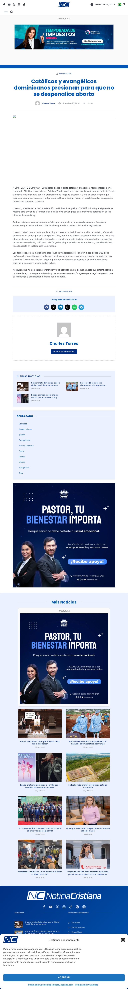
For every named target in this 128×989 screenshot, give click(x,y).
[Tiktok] (24, 4)
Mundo (22, 462)
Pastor (21, 451)
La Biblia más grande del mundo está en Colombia (87, 786)
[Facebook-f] (4, 4)
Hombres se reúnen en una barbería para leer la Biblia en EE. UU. (40, 873)
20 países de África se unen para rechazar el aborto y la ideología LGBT (40, 829)
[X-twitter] (14, 4)
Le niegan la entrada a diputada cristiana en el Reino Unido (88, 829)
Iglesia (22, 434)
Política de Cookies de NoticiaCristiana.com (50, 984)
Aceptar (64, 977)
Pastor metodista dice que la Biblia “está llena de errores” (45, 384)
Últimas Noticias (28, 376)
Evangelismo (24, 440)
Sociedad (23, 424)
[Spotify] (84, 906)
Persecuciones (25, 429)
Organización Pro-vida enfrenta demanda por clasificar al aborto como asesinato (87, 873)
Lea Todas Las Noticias (64, 351)
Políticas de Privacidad (86, 984)
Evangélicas (24, 467)
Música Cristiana (26, 445)
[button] (123, 940)
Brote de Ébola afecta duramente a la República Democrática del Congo (93, 385)
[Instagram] (19, 4)
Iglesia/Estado (65, 73)
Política (22, 456)
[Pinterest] (77, 906)
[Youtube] (9, 4)
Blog (21, 473)
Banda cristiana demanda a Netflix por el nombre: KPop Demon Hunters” (44, 397)
